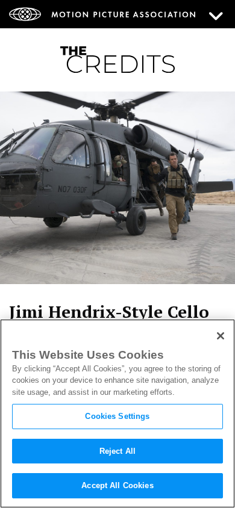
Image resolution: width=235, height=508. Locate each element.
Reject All (117, 451)
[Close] (220, 336)
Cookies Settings (117, 416)
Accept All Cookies (117, 485)
